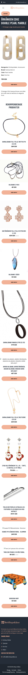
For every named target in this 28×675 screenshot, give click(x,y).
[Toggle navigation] (3, 7)
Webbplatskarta (21, 672)
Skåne (4, 2)
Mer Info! (14, 84)
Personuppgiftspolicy (8, 672)
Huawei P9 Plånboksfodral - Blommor (14, 532)
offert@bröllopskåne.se (21, 2)
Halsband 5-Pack (14, 185)
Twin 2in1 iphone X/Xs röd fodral (14, 552)
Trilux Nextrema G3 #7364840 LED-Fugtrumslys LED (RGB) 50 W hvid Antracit (14, 509)
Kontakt (14, 670)
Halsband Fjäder (14, 274)
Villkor (19, 670)
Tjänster (5, 643)
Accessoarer (21, 67)
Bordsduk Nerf (14, 598)
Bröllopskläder (13, 67)
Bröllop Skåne (7, 640)
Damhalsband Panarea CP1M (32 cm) (14, 342)
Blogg (8, 670)
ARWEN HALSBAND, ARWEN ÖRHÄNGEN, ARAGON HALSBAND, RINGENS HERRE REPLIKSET (14, 369)
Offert (5, 13)
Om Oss (5, 646)
